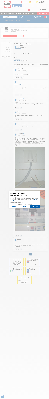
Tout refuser (14, 206)
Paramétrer (24, 206)
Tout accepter (34, 206)
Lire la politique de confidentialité (16, 202)
